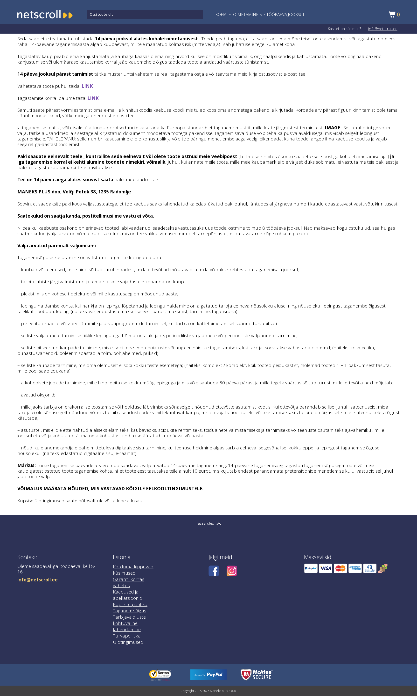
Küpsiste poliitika (130, 604)
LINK (87, 86)
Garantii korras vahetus (128, 582)
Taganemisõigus (129, 611)
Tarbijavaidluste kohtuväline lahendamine (129, 623)
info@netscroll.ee (382, 28)
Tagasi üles (205, 523)
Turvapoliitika (127, 636)
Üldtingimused (128, 642)
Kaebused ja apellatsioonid (127, 595)
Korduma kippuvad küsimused (133, 570)
